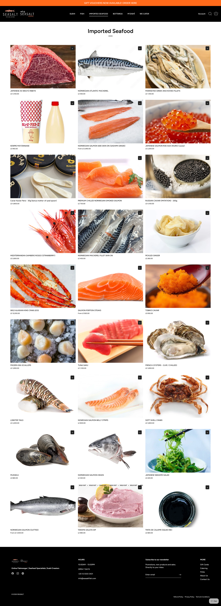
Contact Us (204, 579)
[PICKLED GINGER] (178, 231)
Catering (203, 568)
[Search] (210, 13)
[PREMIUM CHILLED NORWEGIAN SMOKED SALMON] (110, 176)
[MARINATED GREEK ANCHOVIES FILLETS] (178, 66)
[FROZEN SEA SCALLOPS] (43, 341)
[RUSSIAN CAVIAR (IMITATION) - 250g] (178, 176)
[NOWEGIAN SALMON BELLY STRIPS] (110, 396)
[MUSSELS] (43, 450)
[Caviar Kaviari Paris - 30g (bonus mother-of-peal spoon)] (43, 176)
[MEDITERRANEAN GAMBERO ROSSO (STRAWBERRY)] (43, 231)
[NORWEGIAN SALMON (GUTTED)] (43, 505)
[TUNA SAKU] (110, 341)
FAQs (202, 572)
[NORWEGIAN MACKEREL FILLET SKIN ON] (110, 231)
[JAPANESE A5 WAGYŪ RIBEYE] (43, 66)
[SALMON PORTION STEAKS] (110, 286)
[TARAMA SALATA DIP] (110, 505)
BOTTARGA (118, 14)
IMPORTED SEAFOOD (98, 14)
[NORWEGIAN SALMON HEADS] (110, 450)
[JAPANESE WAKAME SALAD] (178, 450)
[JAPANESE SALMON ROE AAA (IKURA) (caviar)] (178, 121)
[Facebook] (13, 573)
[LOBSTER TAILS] (43, 396)
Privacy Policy (189, 597)
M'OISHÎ (131, 14)
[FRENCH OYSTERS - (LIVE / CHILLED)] (178, 341)
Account (201, 14)
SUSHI (72, 14)
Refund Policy (178, 597)
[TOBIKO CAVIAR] (178, 286)
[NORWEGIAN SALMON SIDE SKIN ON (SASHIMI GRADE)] (110, 121)
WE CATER (144, 14)
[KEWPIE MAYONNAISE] (43, 121)
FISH (82, 14)
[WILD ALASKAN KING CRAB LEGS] (43, 286)
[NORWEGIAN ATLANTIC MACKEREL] (110, 66)
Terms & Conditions (202, 597)
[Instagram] (18, 573)
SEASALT (20, 594)
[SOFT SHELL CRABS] (178, 396)
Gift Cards (204, 564)
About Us (204, 576)
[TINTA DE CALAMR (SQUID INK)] (178, 505)
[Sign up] (180, 575)
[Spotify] (23, 573)
